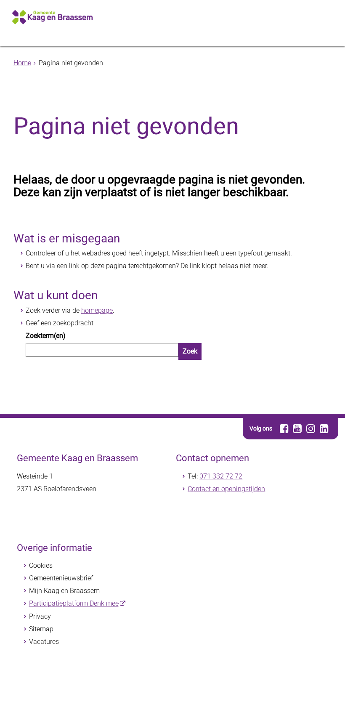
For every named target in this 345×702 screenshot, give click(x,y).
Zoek (190, 351)
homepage (97, 310)
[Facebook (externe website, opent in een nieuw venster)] (284, 428)
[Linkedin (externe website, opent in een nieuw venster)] (324, 428)
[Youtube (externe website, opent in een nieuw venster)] (298, 428)
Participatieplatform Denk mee (74, 603)
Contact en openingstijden (226, 489)
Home (22, 63)
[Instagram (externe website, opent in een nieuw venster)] (311, 428)
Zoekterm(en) (46, 336)
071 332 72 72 (220, 476)
